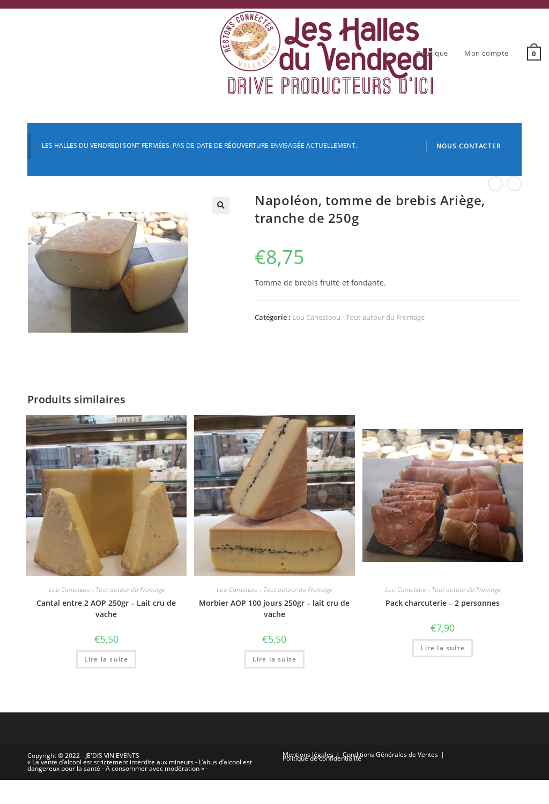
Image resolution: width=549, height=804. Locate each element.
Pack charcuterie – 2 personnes (442, 603)
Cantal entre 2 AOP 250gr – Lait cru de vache (106, 608)
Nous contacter (468, 146)
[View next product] (514, 183)
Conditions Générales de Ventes (390, 754)
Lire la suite (106, 659)
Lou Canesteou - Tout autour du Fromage (358, 317)
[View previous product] (495, 183)
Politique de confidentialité (322, 758)
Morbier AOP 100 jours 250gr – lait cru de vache (274, 608)
